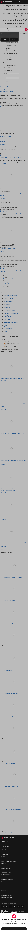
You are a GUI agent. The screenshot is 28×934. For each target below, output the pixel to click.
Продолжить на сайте (14, 931)
